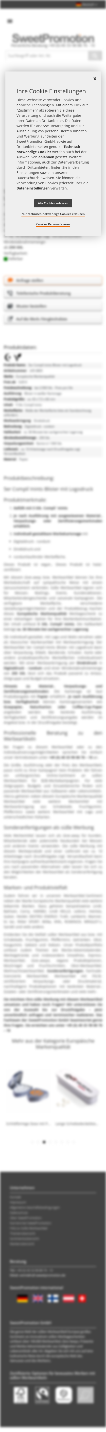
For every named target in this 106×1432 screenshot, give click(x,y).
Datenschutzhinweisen (35, 177)
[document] (53, 153)
